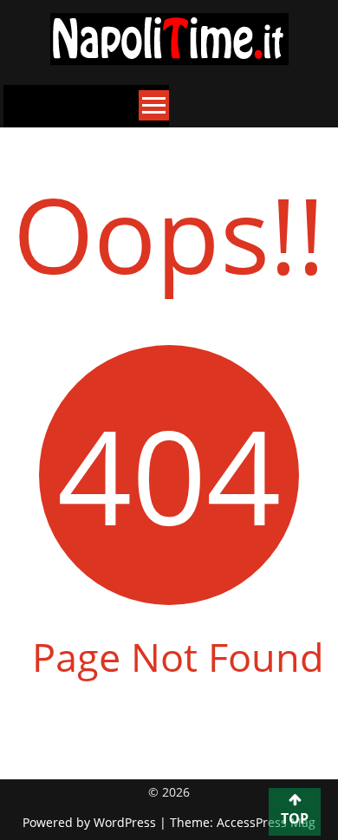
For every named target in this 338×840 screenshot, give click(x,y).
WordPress (126, 822)
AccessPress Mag (266, 822)
